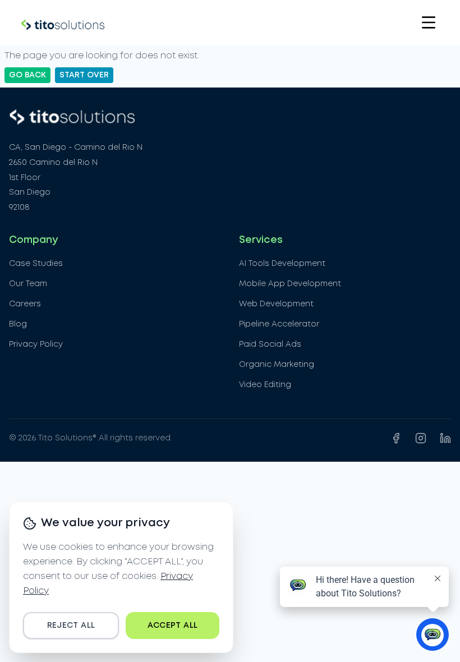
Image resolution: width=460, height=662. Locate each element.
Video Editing (265, 384)
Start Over (84, 75)
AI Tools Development (282, 263)
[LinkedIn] (445, 438)
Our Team (28, 284)
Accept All (173, 625)
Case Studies (36, 263)
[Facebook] (396, 438)
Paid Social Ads (270, 344)
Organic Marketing (276, 364)
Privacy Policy (36, 344)
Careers (25, 304)
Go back (27, 75)
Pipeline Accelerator (279, 324)
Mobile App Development (290, 284)
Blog (18, 324)
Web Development (276, 304)
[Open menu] (428, 22)
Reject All (71, 625)
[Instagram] (420, 438)
